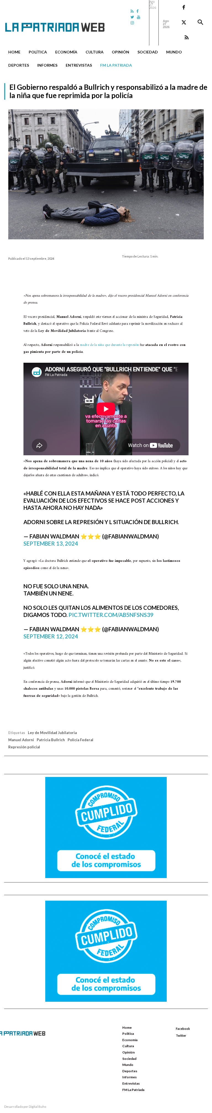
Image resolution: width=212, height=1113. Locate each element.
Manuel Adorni (21, 740)
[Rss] (132, 11)
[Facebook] (137, 11)
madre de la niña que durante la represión (109, 345)
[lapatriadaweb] (62, 22)
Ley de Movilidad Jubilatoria (52, 732)
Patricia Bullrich (51, 740)
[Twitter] (132, 17)
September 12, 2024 (50, 636)
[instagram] (132, 22)
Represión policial (24, 747)
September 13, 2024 (50, 543)
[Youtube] (139, 17)
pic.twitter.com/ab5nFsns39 (110, 614)
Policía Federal (80, 740)
